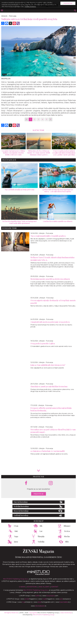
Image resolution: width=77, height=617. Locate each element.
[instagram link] (50, 483)
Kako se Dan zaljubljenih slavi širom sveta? (47, 365)
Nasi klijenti (44, 587)
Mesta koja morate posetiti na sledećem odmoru (50, 279)
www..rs (36, 596)
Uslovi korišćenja (66, 613)
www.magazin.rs (29, 599)
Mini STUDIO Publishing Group (43, 615)
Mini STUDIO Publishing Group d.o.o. (16, 579)
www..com (50, 596)
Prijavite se (39, 494)
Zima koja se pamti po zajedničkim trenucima (48, 386)
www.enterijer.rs (25, 602)
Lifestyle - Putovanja (46, 233)
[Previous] (2, 51)
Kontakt (54, 587)
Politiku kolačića (30, 6)
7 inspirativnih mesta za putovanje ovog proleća (50, 322)
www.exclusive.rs (63, 599)
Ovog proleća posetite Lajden (42, 343)
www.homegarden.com (44, 602)
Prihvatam (68, 3)
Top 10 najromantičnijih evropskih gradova (48, 236)
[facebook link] (26, 483)
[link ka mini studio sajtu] (38, 574)
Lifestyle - (5, 16)
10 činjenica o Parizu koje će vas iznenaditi (47, 451)
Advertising (32, 587)
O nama (22, 587)
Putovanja (12, 16)
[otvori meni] (2, 10)
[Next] (74, 51)
